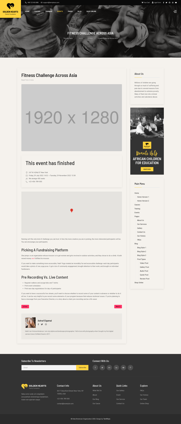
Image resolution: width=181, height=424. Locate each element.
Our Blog (96, 399)
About (95, 395)
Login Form (157, 2)
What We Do (97, 391)
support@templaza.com (51, 2)
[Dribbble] (172, 2)
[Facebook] (163, 2)
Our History (144, 395)
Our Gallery (120, 391)
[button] (71, 211)
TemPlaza (106, 419)
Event (118, 395)
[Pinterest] (130, 367)
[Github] (169, 2)
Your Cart (146, 2)
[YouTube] (176, 2)
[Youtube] (123, 367)
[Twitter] (166, 2)
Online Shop (144, 404)
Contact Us (120, 404)
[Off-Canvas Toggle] (175, 11)
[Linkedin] (116, 367)
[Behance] (109, 367)
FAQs (142, 391)
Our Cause (96, 404)
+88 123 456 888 (32, 2)
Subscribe (82, 368)
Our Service (120, 399)
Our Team (143, 399)
